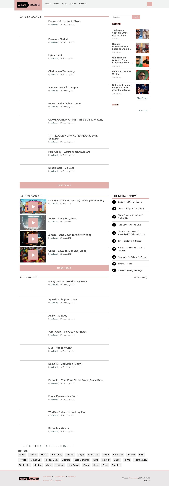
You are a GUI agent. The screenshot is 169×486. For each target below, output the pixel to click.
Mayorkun (35, 460)
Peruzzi (22, 460)
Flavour (105, 460)
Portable (116, 465)
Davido (32, 454)
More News (142, 98)
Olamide (66, 460)
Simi (95, 460)
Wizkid (44, 454)
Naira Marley (140, 460)
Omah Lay (93, 454)
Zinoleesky (24, 465)
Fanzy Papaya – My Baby (63, 396)
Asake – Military (57, 315)
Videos (57, 3)
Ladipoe (60, 465)
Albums (73, 3)
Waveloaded (133, 478)
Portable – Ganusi (59, 428)
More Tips (142, 111)
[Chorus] (28, 480)
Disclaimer (47, 476)
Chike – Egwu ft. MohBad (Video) (67, 250)
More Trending (140, 278)
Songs (48, 3)
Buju (141, 454)
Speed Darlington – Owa (62, 299)
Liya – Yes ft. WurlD (60, 347)
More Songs (64, 185)
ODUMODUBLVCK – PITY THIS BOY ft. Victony (75, 119)
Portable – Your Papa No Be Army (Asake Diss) (75, 380)
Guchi (86, 465)
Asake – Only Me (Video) (62, 218)
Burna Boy (57, 454)
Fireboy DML (51, 460)
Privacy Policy (59, 476)
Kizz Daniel (73, 465)
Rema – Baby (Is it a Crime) (64, 103)
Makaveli (54, 24)
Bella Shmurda (81, 460)
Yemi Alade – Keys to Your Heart (67, 331)
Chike (117, 460)
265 (64, 446)
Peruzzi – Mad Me (58, 39)
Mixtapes (83, 3)
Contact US (47, 480)
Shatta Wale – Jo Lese (61, 168)
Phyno (127, 460)
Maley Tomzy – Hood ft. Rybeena (67, 281)
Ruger (81, 454)
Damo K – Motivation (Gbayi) (65, 364)
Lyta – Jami (55, 55)
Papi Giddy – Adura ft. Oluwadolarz (69, 151)
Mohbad (38, 465)
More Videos (64, 268)
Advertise (72, 476)
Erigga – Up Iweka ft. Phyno (64, 21)
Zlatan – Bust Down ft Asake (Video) (69, 234)
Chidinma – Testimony (61, 71)
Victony (131, 454)
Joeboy (69, 454)
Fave (105, 465)
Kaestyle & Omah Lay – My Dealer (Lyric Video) (76, 200)
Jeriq (96, 465)
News (64, 3)
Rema (106, 454)
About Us (58, 480)
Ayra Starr (118, 454)
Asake (22, 454)
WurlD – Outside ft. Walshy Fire (67, 412)
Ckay (48, 465)
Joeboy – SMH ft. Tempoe (63, 87)
